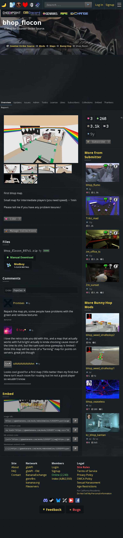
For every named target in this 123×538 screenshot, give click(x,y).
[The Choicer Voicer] (12, 5)
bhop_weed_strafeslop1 (100, 368)
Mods (42, 46)
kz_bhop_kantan (96, 435)
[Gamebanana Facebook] (77, 500)
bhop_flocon (82, 46)
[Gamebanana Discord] (45, 500)
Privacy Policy (85, 475)
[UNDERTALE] (25, 5)
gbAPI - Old (32, 471)
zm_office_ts (93, 251)
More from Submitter (93, 154)
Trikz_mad (92, 218)
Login (55, 467)
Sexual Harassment (88, 482)
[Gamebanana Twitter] (64, 500)
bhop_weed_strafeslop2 (100, 335)
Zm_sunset (92, 285)
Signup (110, 5)
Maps (52, 46)
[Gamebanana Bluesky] (58, 500)
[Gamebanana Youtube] (71, 500)
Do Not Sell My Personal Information (94, 493)
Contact (16, 475)
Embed (8, 394)
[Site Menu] (119, 4)
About (15, 467)
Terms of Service (87, 471)
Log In (99, 5)
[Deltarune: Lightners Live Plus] (38, 5)
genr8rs (30, 478)
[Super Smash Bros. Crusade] (31, 5)
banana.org (33, 482)
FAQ (13, 471)
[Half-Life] (19, 5)
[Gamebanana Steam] (51, 500)
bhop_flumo (93, 185)
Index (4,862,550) (62, 478)
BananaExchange (36, 475)
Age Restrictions (87, 486)
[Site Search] (88, 5)
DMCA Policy (84, 478)
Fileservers (32, 486)
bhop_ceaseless (95, 401)
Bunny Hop (65, 46)
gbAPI (29, 467)
